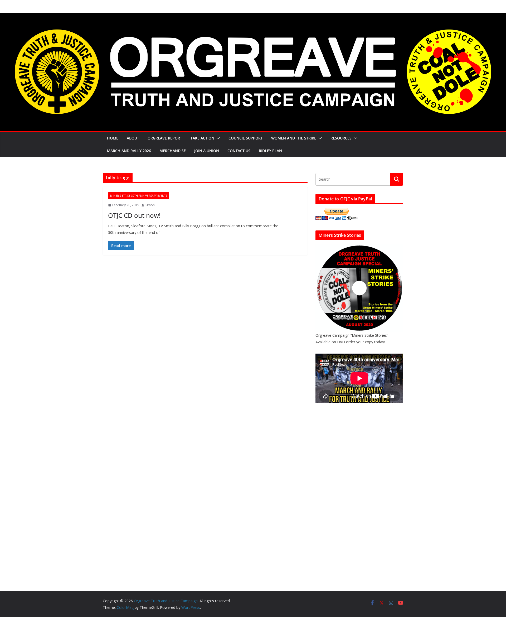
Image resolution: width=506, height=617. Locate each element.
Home (112, 138)
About (133, 138)
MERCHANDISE (172, 150)
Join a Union (206, 150)
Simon (150, 205)
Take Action (202, 138)
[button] (217, 138)
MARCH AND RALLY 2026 (129, 150)
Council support (245, 138)
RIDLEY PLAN (270, 150)
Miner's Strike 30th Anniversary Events (138, 195)
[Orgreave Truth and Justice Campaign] (253, 16)
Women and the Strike (293, 138)
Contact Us (238, 150)
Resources (341, 138)
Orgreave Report (165, 138)
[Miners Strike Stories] (359, 247)
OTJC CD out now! (134, 215)
